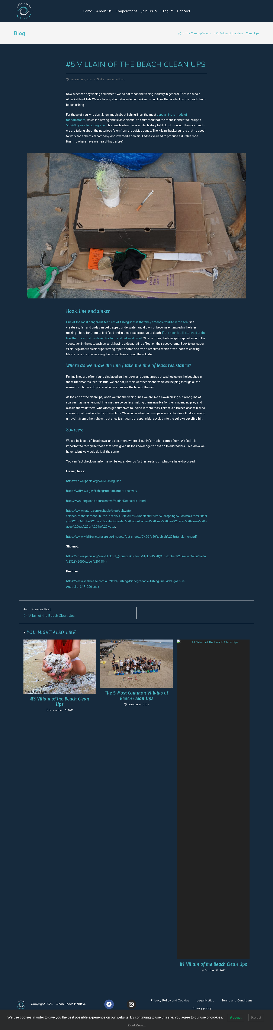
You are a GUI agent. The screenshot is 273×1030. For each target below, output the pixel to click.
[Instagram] (131, 1004)
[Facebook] (109, 1004)
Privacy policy (202, 1008)
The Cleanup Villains (112, 79)
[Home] (179, 33)
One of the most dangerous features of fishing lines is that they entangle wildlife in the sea (127, 322)
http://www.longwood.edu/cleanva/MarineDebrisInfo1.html (106, 501)
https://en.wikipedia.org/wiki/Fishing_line (93, 481)
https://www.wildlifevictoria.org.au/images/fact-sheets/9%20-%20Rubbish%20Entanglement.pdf (131, 536)
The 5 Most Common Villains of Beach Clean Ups (136, 695)
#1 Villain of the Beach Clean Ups (213, 964)
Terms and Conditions (237, 1000)
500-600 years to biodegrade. (86, 125)
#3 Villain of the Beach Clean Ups (59, 701)
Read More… (137, 1025)
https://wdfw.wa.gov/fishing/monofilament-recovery (101, 491)
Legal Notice (205, 1000)
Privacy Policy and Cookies (170, 1000)
